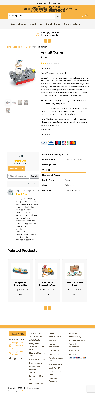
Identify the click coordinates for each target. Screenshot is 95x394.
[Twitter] (15, 359)
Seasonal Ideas (18, 24)
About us (41, 3)
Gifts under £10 (36, 383)
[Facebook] (10, 359)
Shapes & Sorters (56, 364)
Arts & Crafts (35, 340)
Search (58, 16)
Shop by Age (36, 24)
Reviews (72, 354)
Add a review (16, 168)
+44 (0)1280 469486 (17, 353)
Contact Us (54, 3)
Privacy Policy (75, 336)
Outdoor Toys (54, 350)
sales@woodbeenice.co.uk (17, 346)
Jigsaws (52, 333)
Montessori (53, 340)
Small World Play (56, 368)
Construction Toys (37, 359)
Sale (47, 33)
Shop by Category (73, 24)
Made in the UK (55, 336)
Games (32, 380)
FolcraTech (21, 391)
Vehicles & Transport (22, 47)
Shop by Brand (53, 24)
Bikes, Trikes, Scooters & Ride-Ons (36, 346)
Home (8, 47)
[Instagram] (21, 359)
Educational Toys (36, 376)
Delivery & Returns (77, 340)
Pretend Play (54, 354)
